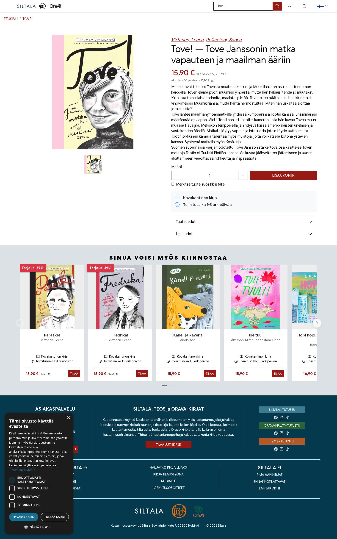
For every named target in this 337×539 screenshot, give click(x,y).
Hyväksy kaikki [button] (24, 517)
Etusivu (11, 19)
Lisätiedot (184, 234)
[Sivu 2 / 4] (168, 385)
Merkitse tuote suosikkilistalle (200, 184)
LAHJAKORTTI (269, 488)
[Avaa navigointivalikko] (8, 6)
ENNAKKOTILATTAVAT (269, 482)
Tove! (27, 19)
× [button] (68, 417)
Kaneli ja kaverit (187, 335)
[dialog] (39, 473)
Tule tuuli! (256, 335)
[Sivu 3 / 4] (171, 385)
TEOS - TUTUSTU (282, 441)
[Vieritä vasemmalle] (20, 323)
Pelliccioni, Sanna (224, 40)
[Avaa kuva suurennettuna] (93, 92)
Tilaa (74, 374)
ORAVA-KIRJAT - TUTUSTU (282, 425)
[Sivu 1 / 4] (164, 385)
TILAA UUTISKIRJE (168, 444)
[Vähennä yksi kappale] (176, 175)
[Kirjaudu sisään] (289, 6)
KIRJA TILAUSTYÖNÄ (168, 474)
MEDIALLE (168, 481)
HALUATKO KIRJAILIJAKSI (169, 467)
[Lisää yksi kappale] (243, 175)
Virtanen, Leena (187, 40)
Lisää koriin (283, 175)
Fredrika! (120, 335)
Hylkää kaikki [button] (55, 517)
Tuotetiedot (186, 221)
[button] (323, 6)
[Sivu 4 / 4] (174, 385)
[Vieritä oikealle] (318, 323)
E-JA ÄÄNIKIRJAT (269, 475)
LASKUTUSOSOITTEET (169, 488)
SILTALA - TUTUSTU (282, 410)
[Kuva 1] (93, 164)
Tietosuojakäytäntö (22, 470)
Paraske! (52, 335)
